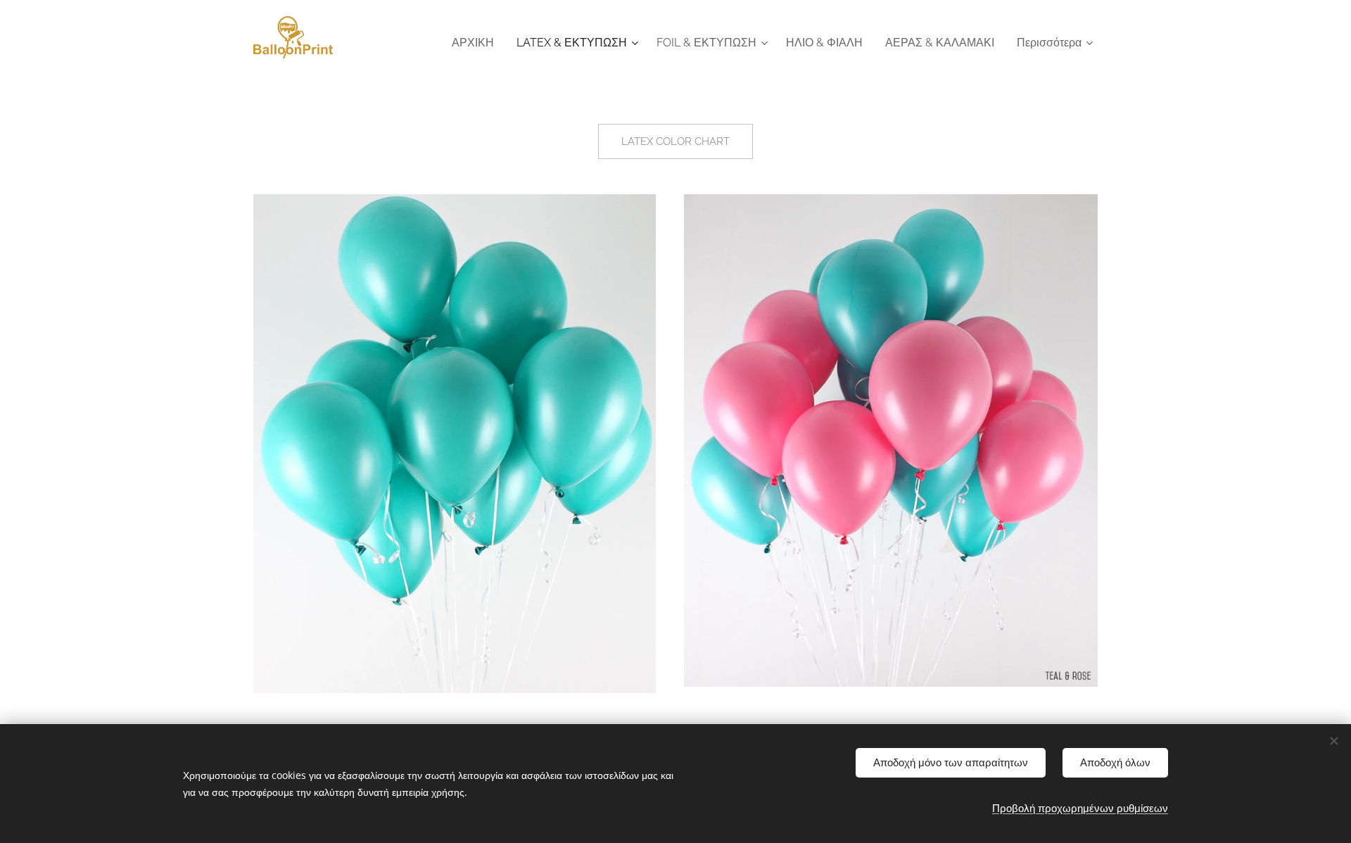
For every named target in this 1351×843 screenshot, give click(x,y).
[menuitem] (476, 43)
